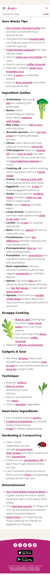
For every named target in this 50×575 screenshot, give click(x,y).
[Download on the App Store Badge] (25, 552)
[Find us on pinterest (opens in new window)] (35, 545)
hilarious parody (22, 506)
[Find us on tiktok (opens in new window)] (30, 545)
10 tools (23, 358)
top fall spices (19, 288)
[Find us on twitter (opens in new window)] (25, 545)
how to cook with (32, 179)
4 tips (35, 186)
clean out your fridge (29, 57)
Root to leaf (22, 319)
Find (28, 474)
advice (29, 230)
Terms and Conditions (18, 568)
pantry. (37, 417)
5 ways (18, 75)
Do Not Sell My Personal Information (25, 570)
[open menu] (5, 8)
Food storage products (20, 49)
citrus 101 (37, 146)
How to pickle (15, 386)
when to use (34, 197)
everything (36, 255)
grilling (21, 382)
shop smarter (24, 82)
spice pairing (14, 291)
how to (25, 204)
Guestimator (37, 38)
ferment (21, 404)
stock (42, 334)
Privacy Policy (34, 568)
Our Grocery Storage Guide (23, 28)
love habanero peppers (24, 161)
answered (22, 273)
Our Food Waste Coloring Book (26, 491)
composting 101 (33, 460)
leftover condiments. (30, 344)
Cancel (46, 14)
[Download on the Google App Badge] (25, 559)
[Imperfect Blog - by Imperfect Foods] (12, 8)
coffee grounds (36, 64)
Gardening (18, 456)
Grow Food (13, 517)
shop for (11, 369)
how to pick (25, 153)
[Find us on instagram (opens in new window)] (15, 545)
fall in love (35, 124)
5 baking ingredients (19, 421)
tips (31, 280)
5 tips (24, 222)
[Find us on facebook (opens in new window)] (20, 545)
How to (31, 248)
